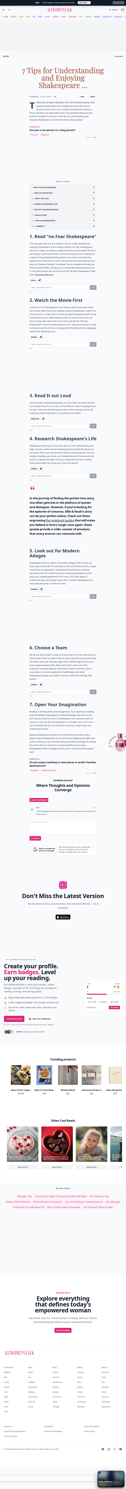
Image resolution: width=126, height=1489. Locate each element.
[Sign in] (123, 10)
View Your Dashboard (41, 1019)
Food (104, 1377)
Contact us (8, 1426)
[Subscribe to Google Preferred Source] (44, 849)
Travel (30, 1406)
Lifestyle (105, 1387)
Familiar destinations (48, 770)
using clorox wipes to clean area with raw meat (61, 1196)
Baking (80, 1367)
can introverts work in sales (98, 1207)
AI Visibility (48, 1426)
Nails (28, 17)
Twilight (5, 17)
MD (55, 97)
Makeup (31, 1392)
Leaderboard (91, 1008)
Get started (114, 1007)
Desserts (105, 1372)
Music (104, 1392)
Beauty (104, 1367)
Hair (80, 17)
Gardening (57, 1382)
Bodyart (7, 1372)
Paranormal (107, 17)
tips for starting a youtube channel (84, 1201)
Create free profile (14, 1019)
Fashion (56, 1377)
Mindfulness (118, 17)
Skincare (88, 17)
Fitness (80, 1377)
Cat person (34, 135)
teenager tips (24, 1196)
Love (6, 1392)
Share (92, 96)
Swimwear (106, 1402)
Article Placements (91, 1426)
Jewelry (80, 1387)
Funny (21, 17)
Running (105, 1397)
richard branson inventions (47, 1201)
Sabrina (35, 96)
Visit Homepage (63, 1330)
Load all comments (39, 800)
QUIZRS (94, 137)
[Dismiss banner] (93, 847)
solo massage (113, 1201)
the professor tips (99, 1196)
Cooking (80, 1372)
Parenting (57, 1397)
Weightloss (106, 1406)
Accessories (9, 1367)
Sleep (55, 1402)
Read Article (28, 1168)
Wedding (97, 17)
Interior (13, 17)
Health (63, 17)
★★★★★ (119, 56)
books (6, 56)
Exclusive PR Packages (53, 1431)
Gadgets (55, 17)
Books (30, 1372)
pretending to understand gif (28, 1207)
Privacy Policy (89, 1431)
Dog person (45, 135)
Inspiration (72, 17)
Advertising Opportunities (14, 1431)
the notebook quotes (60, 520)
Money (47, 17)
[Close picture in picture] (99, 1473)
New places (34, 770)
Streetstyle (81, 1402)
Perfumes (81, 1397)
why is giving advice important (63, 1207)
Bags (55, 1367)
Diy (34, 17)
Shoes (40, 17)
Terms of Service (10, 1436)
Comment (35, 838)
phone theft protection (18, 1201)
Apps (30, 1367)
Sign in (51, 1024)
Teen (6, 1406)
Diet (5, 1377)
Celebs (55, 1372)
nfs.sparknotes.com (44, 274)
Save (82, 96)
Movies (80, 1392)
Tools (6, 1411)
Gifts (79, 1382)
